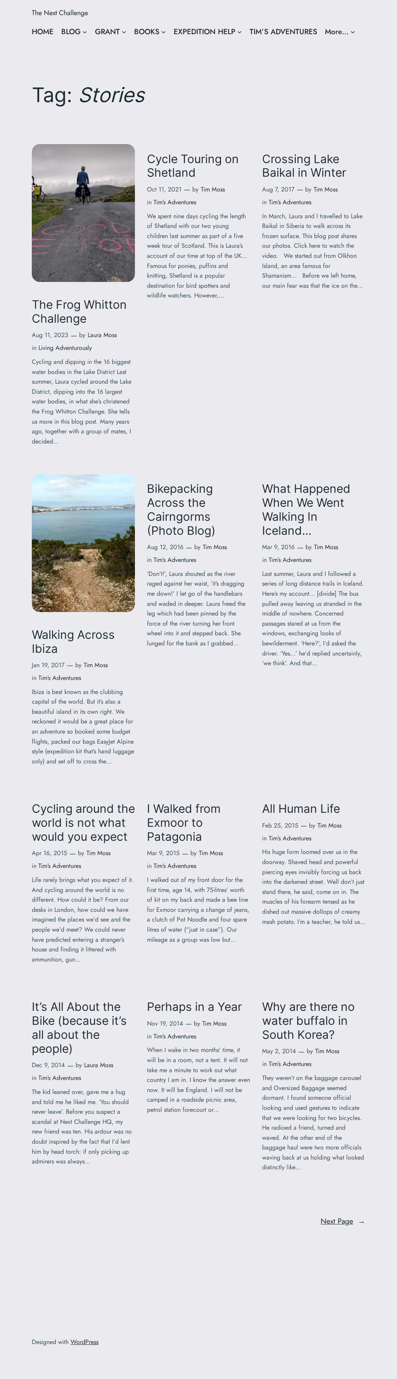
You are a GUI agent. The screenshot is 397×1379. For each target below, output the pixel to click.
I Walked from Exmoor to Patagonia (184, 822)
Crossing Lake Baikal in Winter (304, 166)
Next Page (343, 1221)
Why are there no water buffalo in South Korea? (308, 1021)
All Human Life (301, 809)
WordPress (84, 1341)
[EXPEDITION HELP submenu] (239, 32)
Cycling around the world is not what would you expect (83, 822)
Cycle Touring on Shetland (193, 166)
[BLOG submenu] (85, 32)
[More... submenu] (352, 32)
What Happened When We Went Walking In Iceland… (306, 509)
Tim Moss (213, 189)
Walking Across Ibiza (73, 642)
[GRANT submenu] (124, 32)
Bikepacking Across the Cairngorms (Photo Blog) (181, 509)
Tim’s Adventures (175, 202)
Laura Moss (102, 334)
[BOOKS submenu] (163, 32)
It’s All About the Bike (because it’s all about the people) (79, 1027)
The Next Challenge (60, 13)
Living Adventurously (65, 347)
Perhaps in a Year (194, 1007)
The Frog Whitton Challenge (79, 311)
